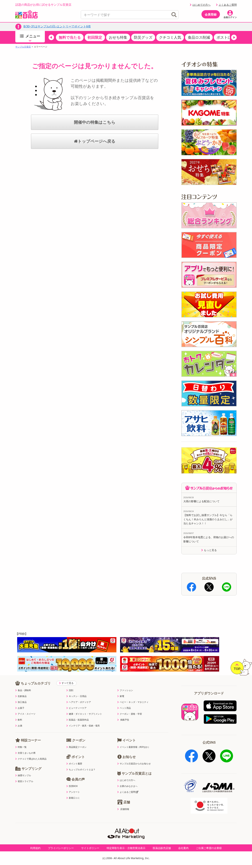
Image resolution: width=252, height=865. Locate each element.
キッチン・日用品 (78, 696)
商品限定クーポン (78, 747)
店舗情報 (124, 809)
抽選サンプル (24, 775)
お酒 (20, 726)
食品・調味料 (24, 690)
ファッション (126, 690)
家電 (122, 696)
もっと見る (210, 550)
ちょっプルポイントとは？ (82, 769)
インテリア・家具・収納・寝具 (84, 726)
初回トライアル (25, 781)
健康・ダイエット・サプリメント (85, 714)
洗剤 (71, 690)
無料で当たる (70, 37)
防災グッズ (143, 37)
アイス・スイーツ (26, 714)
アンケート (74, 792)
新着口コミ (74, 798)
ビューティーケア (78, 708)
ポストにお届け (229, 37)
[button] (51, 37)
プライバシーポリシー (61, 848)
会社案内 (183, 848)
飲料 (20, 720)
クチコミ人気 (170, 37)
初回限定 (94, 37)
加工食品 (22, 702)
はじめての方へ (201, 4)
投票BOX (73, 786)
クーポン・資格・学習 (131, 714)
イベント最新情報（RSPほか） (135, 747)
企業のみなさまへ (128, 786)
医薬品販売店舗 (162, 848)
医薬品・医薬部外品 (79, 720)
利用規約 (35, 848)
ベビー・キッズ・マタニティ (134, 702)
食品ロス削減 (199, 37)
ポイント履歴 (75, 764)
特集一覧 (22, 747)
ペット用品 (125, 708)
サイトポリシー (90, 848)
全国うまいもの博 (26, 753)
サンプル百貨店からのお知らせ (135, 764)
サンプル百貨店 (23, 47)
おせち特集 (118, 37)
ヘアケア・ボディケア (80, 702)
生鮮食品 (22, 696)
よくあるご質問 (228, 4)
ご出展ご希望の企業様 (209, 848)
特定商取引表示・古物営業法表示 (126, 848)
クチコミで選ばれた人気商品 (32, 759)
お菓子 (21, 708)
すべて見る (68, 683)
